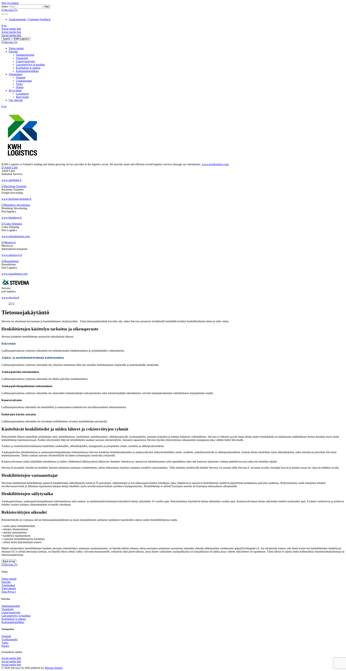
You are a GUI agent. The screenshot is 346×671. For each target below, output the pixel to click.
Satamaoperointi (25, 54)
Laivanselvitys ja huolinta (30, 64)
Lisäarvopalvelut (25, 61)
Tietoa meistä (16, 48)
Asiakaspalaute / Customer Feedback (30, 19)
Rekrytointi (22, 96)
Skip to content (10, 3)
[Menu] (2, 14)
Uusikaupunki (24, 80)
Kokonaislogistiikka (27, 71)
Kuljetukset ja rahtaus (28, 67)
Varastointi (22, 58)
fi (2, 25)
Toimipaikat (15, 74)
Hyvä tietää (15, 90)
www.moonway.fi (11, 255)
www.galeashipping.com (15, 236)
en (5, 25)
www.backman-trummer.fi (16, 198)
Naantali (20, 77)
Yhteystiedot (8, 588)
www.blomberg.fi (11, 217)
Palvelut (13, 51)
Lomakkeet (22, 93)
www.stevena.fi (10, 297)
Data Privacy (8, 591)
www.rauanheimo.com (14, 273)
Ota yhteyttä (16, 100)
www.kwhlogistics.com (215, 164)
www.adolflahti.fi (11, 180)
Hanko (20, 87)
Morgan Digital (53, 667)
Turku (19, 84)
